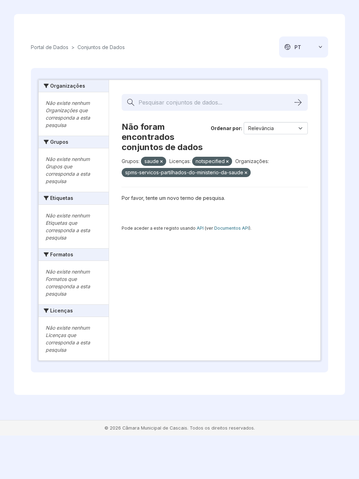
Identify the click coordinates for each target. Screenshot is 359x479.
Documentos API (231, 228)
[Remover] (161, 161)
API (200, 228)
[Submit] (298, 102)
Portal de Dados (49, 47)
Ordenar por (226, 128)
